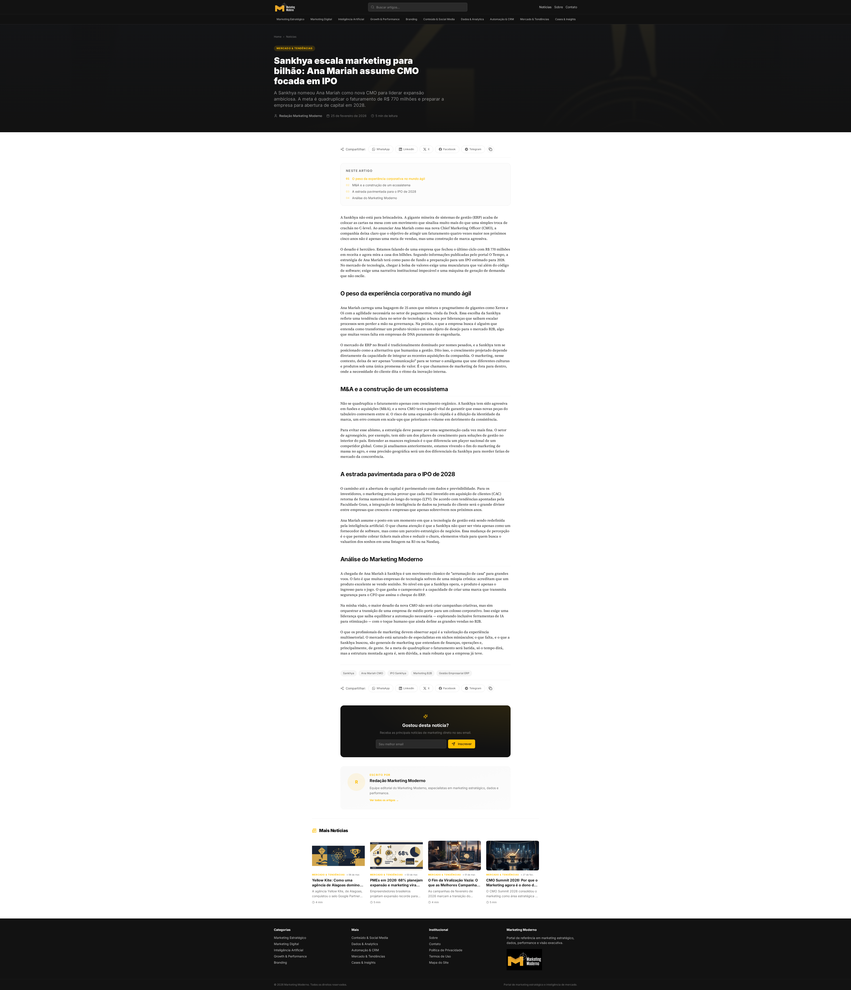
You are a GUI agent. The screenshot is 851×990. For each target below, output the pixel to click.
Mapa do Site (439, 962)
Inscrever (465, 744)
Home (277, 36)
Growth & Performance (385, 19)
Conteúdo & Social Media (439, 19)
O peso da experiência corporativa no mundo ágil (388, 179)
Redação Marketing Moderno (398, 780)
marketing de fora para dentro (480, 366)
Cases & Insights (565, 19)
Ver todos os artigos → (384, 800)
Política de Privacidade (445, 950)
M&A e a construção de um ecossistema (381, 185)
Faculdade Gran (353, 504)
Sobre (558, 7)
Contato (571, 7)
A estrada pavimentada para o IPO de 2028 (384, 191)
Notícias (545, 7)
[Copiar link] (490, 149)
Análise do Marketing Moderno (374, 198)
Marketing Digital (321, 19)
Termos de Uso (440, 956)
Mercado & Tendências (534, 19)
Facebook (449, 149)
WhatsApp (383, 149)
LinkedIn (408, 149)
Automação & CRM (502, 19)
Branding (411, 19)
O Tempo (496, 254)
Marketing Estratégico (290, 19)
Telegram (475, 149)
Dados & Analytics (472, 19)
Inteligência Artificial (351, 19)
